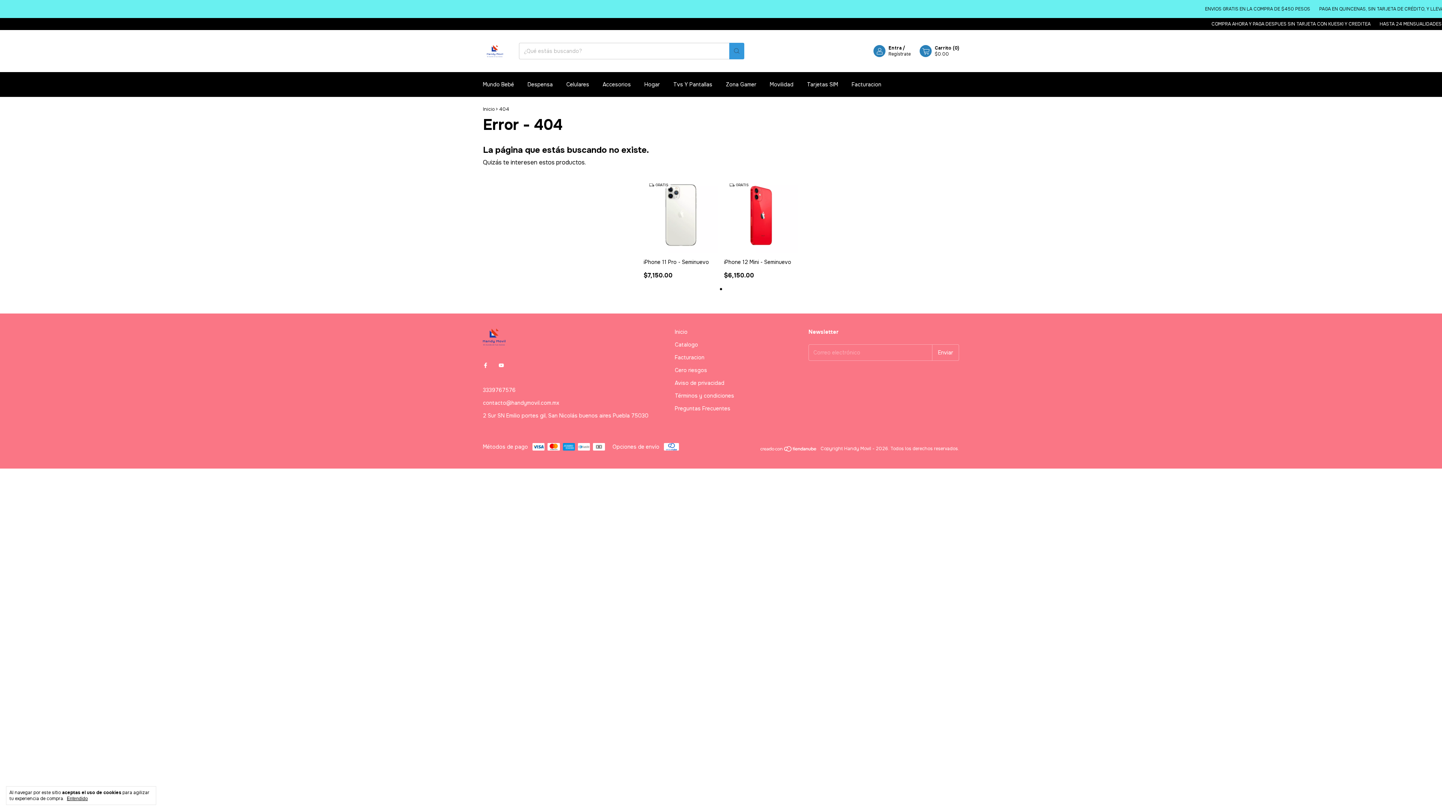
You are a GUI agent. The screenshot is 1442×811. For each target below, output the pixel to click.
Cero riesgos (691, 370)
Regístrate (899, 54)
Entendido (77, 798)
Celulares (577, 84)
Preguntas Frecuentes (702, 408)
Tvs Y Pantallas (692, 84)
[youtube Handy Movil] (501, 365)
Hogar (652, 84)
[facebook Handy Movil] (485, 365)
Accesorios (617, 84)
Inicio (489, 109)
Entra (895, 48)
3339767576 (499, 390)
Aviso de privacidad (699, 383)
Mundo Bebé (498, 84)
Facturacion (866, 84)
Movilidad (781, 84)
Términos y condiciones (704, 395)
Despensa (540, 84)
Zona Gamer (741, 84)
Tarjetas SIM (822, 84)
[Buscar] (736, 51)
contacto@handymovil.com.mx (521, 402)
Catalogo (686, 344)
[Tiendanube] (789, 451)
